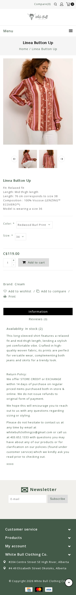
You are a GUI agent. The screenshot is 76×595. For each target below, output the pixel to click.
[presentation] (14, 159)
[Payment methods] (28, 589)
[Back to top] (69, 583)
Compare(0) (42, 4)
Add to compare (54, 291)
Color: (8, 223)
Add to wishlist (20, 291)
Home (23, 49)
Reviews (38, 319)
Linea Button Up (44, 49)
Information (38, 311)
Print (12, 296)
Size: (8, 235)
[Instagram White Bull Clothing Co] (42, 509)
